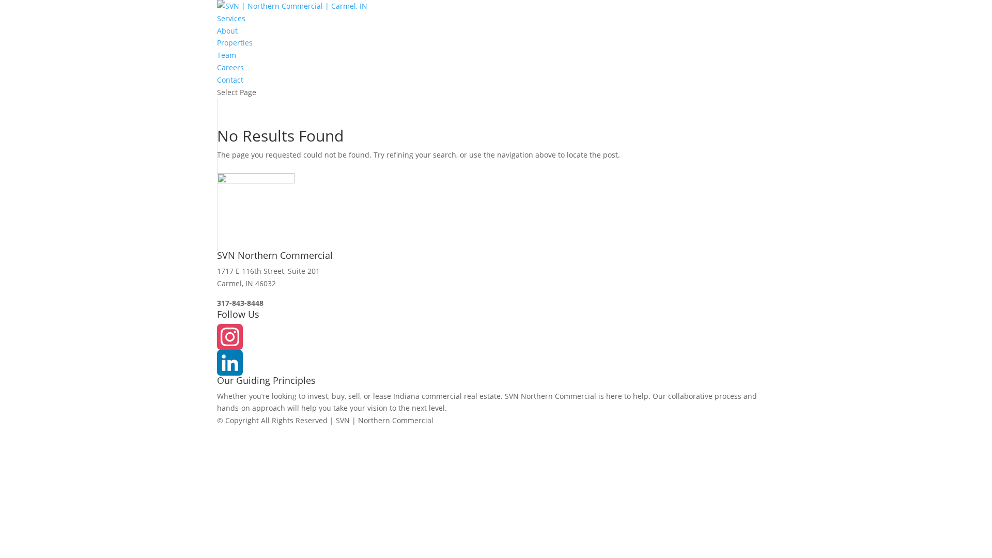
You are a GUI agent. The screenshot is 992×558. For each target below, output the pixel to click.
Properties (235, 43)
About (227, 31)
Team (226, 55)
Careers (230, 67)
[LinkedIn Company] (496, 363)
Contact (230, 80)
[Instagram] (496, 337)
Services (231, 18)
